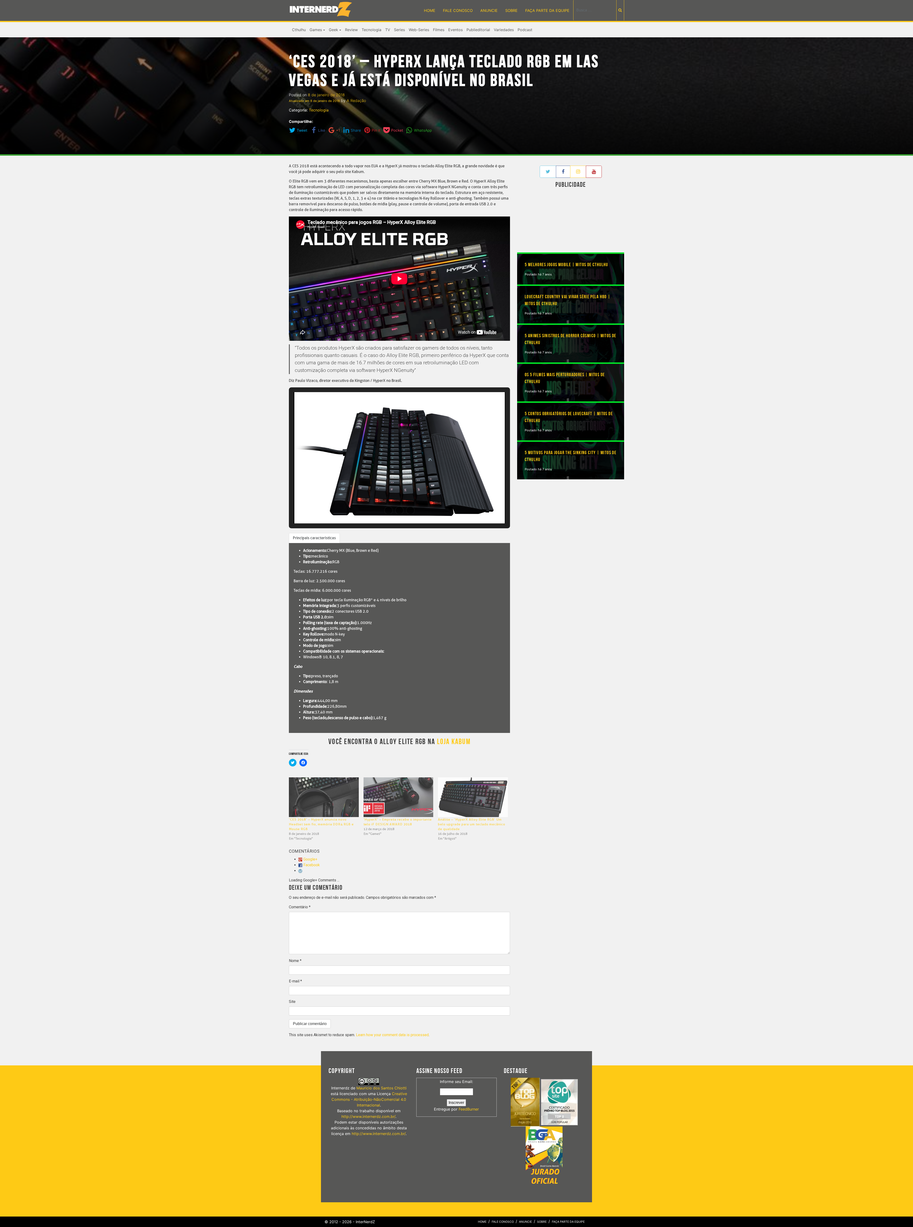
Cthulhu (299, 29)
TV (387, 29)
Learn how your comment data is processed (392, 1035)
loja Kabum (454, 741)
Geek (333, 29)
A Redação (356, 100)
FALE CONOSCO (458, 10)
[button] (388, 510)
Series (399, 29)
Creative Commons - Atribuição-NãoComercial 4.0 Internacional (369, 1099)
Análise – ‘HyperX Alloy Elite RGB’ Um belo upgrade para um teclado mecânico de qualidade (471, 824)
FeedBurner (469, 1109)
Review (351, 29)
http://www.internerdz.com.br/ (368, 1116)
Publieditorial (478, 29)
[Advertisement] (570, 221)
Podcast (525, 29)
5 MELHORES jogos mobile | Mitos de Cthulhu (566, 265)
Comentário (300, 907)
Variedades (504, 29)
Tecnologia (371, 29)
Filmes (438, 29)
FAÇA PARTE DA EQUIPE (547, 10)
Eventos (455, 29)
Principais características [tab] (314, 538)
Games (316, 29)
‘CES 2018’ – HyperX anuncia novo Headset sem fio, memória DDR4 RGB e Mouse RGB (321, 824)
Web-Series (419, 29)
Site (292, 1001)
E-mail (295, 981)
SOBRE (511, 10)
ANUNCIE (489, 10)
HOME (429, 10)
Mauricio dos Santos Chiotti (381, 1088)
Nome (295, 960)
